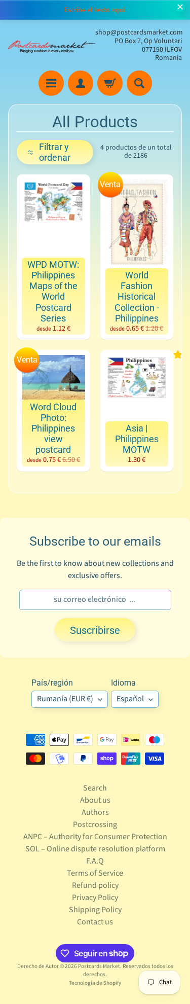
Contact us (95, 921)
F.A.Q (95, 861)
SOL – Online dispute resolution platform (95, 848)
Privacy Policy (95, 897)
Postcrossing (95, 824)
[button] (55, 152)
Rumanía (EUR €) (65, 698)
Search (95, 788)
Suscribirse (95, 630)
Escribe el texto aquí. (95, 10)
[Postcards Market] (51, 45)
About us (95, 800)
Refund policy (95, 885)
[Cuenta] (80, 83)
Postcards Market (99, 966)
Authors (95, 812)
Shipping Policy (95, 909)
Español (130, 698)
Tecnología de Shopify (95, 983)
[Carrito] (110, 83)
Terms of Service (95, 873)
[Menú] (51, 83)
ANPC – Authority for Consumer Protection (95, 836)
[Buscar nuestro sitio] (139, 83)
